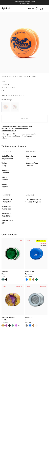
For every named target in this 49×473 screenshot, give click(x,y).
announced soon (25, 3)
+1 (19, 325)
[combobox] (31, 8)
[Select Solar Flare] (6, 325)
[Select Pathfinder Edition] (9, 325)
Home (4, 76)
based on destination (9, 131)
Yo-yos (11, 76)
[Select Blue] (30, 325)
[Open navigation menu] (45, 8)
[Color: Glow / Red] (15, 107)
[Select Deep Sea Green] (36, 279)
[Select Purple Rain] (16, 325)
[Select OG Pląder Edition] (12, 325)
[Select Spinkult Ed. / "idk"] (26, 279)
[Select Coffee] (33, 325)
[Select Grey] (26, 325)
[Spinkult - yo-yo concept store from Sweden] (7, 8)
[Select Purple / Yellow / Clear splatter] (3, 325)
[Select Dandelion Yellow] (30, 279)
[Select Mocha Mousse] (33, 279)
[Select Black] (6, 279)
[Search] (36, 8)
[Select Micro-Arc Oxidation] (36, 325)
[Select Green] (3, 279)
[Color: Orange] (6, 107)
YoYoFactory (21, 76)
